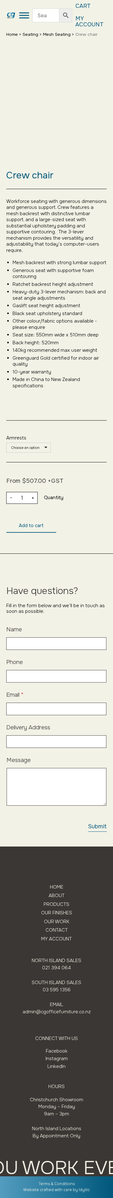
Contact (57, 930)
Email (15, 695)
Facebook (56, 1051)
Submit (97, 826)
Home (12, 34)
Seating (30, 34)
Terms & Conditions (57, 1183)
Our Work (56, 922)
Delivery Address (28, 728)
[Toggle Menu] (24, 16)
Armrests (16, 438)
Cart (83, 6)
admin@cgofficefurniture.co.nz (57, 1012)
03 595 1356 (57, 990)
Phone (14, 662)
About (57, 896)
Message (19, 760)
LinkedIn (56, 1066)
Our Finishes (56, 913)
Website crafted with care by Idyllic (56, 1189)
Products (56, 904)
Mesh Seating (57, 34)
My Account (89, 21)
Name (14, 630)
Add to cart (31, 525)
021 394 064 (56, 968)
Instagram (57, 1058)
